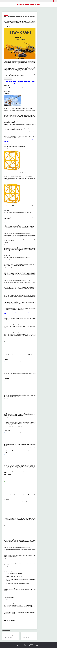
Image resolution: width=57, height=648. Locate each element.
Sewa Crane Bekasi (8, 635)
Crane (20, 23)
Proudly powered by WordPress (22, 645)
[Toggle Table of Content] (10, 78)
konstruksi (28, 121)
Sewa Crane (6, 14)
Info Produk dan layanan (28, 4)
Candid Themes (37, 645)
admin (11, 19)
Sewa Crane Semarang (27, 635)
